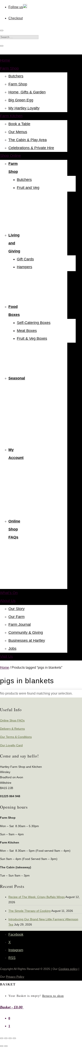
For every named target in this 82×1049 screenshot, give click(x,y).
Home (5, 60)
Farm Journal (19, 624)
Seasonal (16, 378)
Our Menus (17, 132)
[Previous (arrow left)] (1, 1046)
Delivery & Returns (12, 728)
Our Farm (16, 617)
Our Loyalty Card (11, 745)
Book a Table (19, 124)
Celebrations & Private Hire (31, 148)
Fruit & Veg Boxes (32, 338)
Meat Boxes (27, 331)
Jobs (12, 648)
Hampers (24, 267)
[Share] (10, 1038)
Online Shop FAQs (14, 529)
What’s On (9, 593)
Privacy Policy (15, 976)
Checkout (15, 18)
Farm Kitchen (11, 116)
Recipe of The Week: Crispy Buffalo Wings (36, 897)
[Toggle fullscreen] (6, 1038)
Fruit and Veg (28, 188)
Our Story (16, 609)
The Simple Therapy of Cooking (29, 910)
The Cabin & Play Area (27, 140)
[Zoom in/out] (1, 1038)
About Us (8, 601)
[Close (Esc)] (14, 1038)
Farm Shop (9, 68)
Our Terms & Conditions (16, 737)
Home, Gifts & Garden (27, 92)
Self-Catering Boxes (33, 323)
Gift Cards (25, 259)
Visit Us (6, 656)
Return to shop (53, 995)
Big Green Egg (20, 100)
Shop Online (10, 156)
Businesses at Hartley (26, 640)
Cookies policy (68, 969)
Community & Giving (25, 632)
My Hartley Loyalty (24, 108)
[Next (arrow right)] (6, 1046)
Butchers (15, 76)
